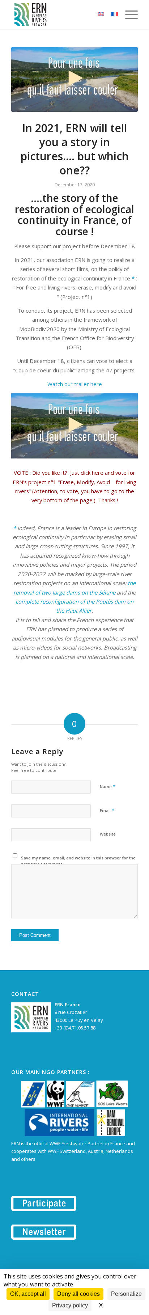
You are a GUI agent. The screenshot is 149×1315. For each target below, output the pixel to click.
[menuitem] (128, 14)
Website (108, 834)
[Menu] (128, 14)
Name (107, 786)
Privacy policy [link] (70, 1305)
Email (107, 810)
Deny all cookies (78, 1294)
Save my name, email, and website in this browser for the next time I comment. (78, 861)
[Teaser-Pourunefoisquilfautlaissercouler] (74, 79)
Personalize (126, 1294)
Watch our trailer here (74, 384)
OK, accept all (28, 1294)
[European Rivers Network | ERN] (61, 14)
